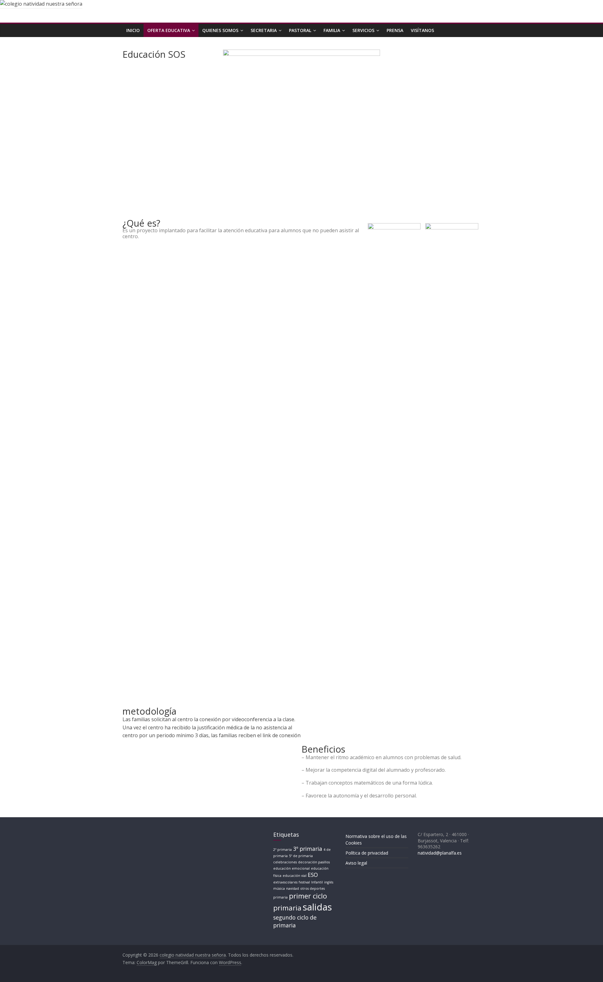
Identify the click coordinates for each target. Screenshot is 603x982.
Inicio (133, 30)
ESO (313, 874)
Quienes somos (220, 30)
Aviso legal (356, 863)
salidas (317, 907)
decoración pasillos (314, 862)
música (279, 888)
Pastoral (300, 30)
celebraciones (285, 862)
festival (304, 882)
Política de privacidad (366, 853)
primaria (280, 897)
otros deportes (312, 888)
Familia (331, 30)
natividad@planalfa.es (440, 853)
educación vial (295, 875)
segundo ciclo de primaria (295, 921)
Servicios (363, 30)
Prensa (395, 30)
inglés (328, 882)
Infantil (317, 882)
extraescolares (285, 882)
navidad (292, 888)
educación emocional (291, 868)
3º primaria (307, 848)
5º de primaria (301, 856)
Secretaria (264, 30)
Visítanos (422, 30)
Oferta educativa (168, 30)
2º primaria (282, 849)
